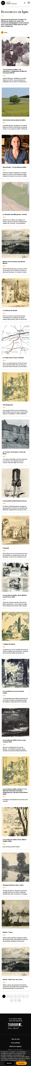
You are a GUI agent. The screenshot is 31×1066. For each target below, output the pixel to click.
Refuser (9, 1063)
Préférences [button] (21, 1060)
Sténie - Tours (8, 932)
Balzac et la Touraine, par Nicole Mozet (14, 262)
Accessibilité (15, 1043)
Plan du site (15, 1039)
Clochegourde (8, 405)
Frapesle (6, 548)
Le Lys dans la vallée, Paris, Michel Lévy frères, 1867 (15, 596)
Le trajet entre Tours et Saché (13, 357)
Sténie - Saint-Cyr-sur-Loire (12, 979)
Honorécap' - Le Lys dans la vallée (14, 167)
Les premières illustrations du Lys (15, 501)
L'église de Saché (9, 644)
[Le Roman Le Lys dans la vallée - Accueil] (9, 3)
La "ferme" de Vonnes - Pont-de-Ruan (14, 453)
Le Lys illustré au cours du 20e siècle (13, 692)
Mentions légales (15, 1046)
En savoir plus (13, 1060)
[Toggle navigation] (29, 3)
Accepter (21, 1063)
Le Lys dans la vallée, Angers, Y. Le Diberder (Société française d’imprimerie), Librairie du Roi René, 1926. (15, 791)
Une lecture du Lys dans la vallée (14, 120)
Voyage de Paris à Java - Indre (13, 885)
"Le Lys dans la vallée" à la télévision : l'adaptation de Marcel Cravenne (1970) (15, 71)
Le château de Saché (10, 310)
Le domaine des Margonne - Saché (15, 214)
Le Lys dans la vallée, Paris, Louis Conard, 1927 (14, 741)
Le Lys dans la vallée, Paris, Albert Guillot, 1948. (14, 840)
